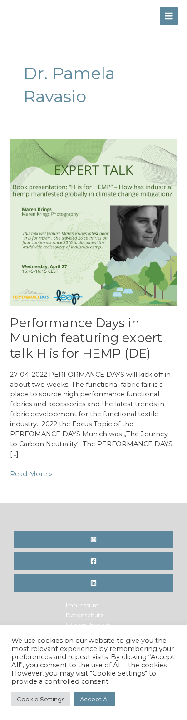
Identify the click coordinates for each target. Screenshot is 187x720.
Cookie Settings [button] (40, 699)
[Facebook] (93, 561)
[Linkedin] (93, 583)
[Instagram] (93, 539)
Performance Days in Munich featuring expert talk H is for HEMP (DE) (86, 338)
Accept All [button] (95, 699)
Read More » (31, 474)
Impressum (82, 605)
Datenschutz (84, 615)
